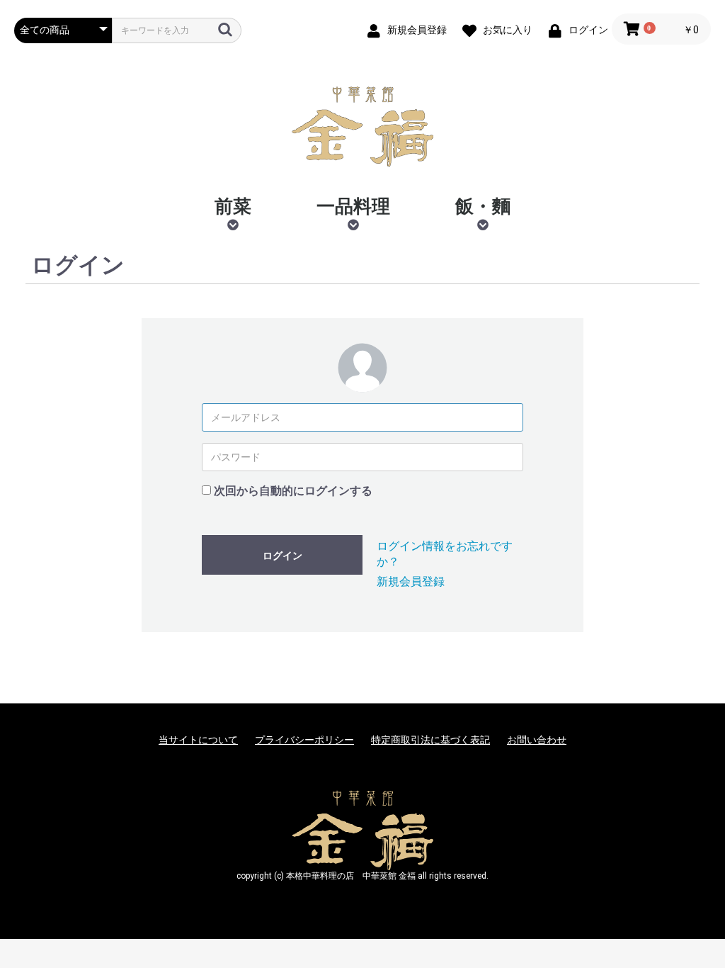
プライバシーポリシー (304, 739)
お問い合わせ (536, 739)
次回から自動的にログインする (293, 490)
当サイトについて (198, 739)
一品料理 (353, 206)
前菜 (233, 206)
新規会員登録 (411, 581)
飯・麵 (482, 206)
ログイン (282, 555)
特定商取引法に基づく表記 (430, 739)
